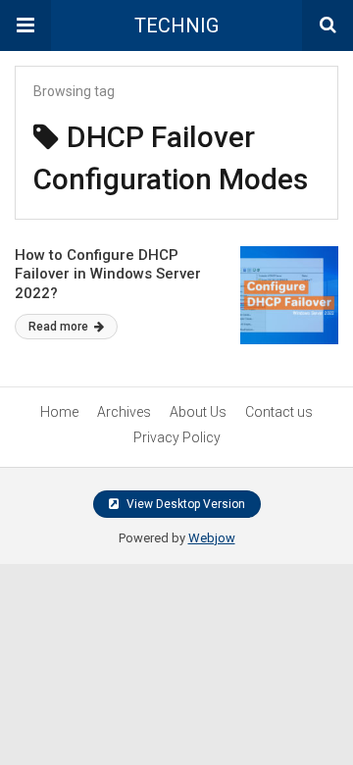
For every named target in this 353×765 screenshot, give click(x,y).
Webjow (211, 538)
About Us (198, 412)
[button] (25, 25)
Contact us (279, 412)
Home (59, 412)
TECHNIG (176, 25)
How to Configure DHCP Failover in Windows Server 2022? (108, 274)
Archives (124, 412)
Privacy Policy (177, 437)
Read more (59, 326)
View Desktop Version (184, 504)
